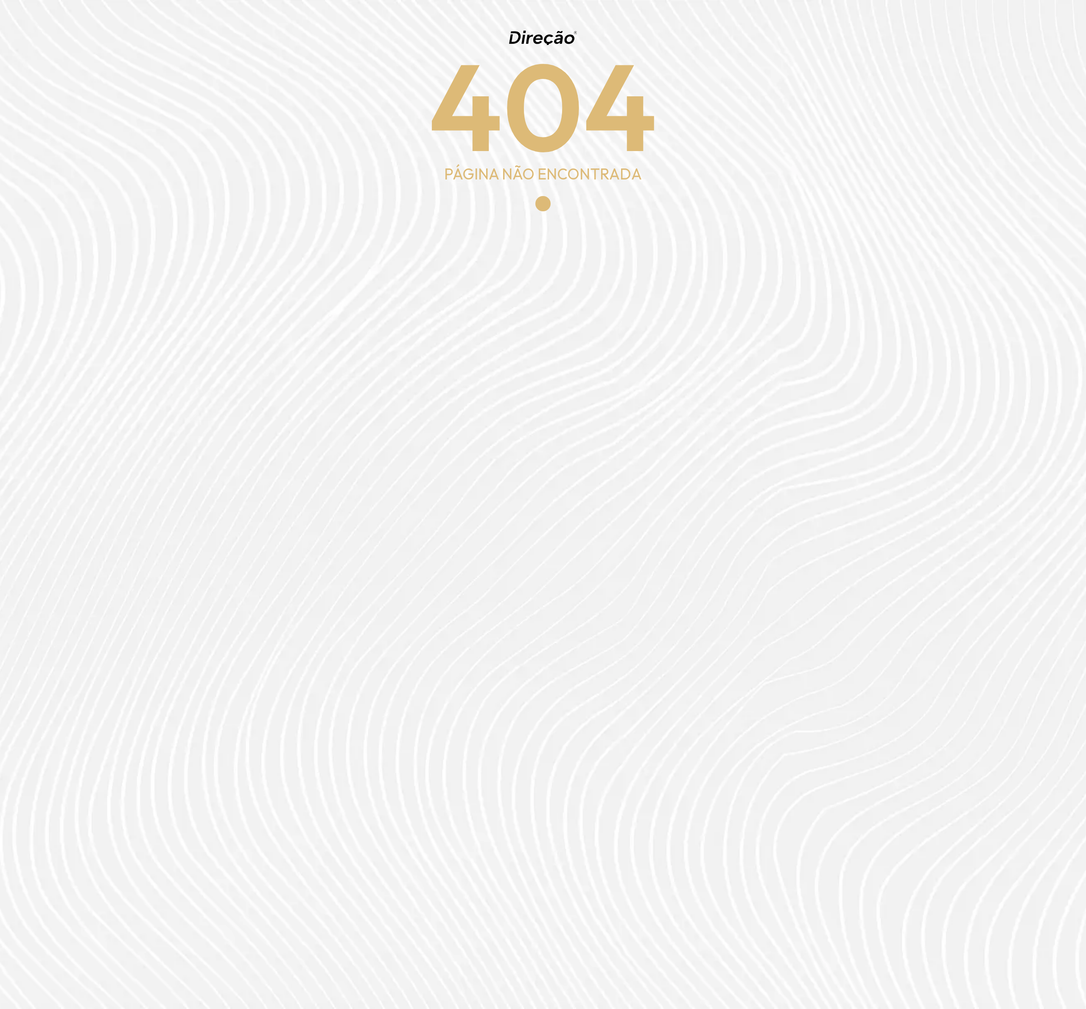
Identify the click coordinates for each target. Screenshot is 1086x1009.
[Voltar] (543, 203)
